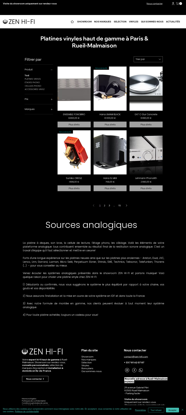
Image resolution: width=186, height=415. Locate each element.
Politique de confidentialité (27, 411)
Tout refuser (156, 410)
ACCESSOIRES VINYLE (35, 89)
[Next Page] (126, 205)
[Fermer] (182, 410)
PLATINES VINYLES (33, 78)
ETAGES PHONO (32, 82)
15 (119, 205)
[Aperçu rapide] (74, 89)
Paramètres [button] (140, 410)
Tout (27, 75)
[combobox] (148, 59)
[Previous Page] (93, 205)
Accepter (172, 410)
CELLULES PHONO (33, 85)
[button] (173, 3)
